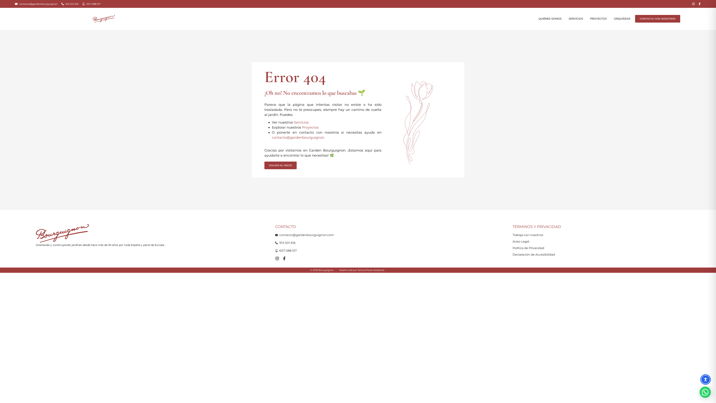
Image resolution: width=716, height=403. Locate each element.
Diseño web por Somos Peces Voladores (361, 270)
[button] (705, 392)
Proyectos (598, 18)
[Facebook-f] (699, 3)
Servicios (576, 18)
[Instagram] (693, 3)
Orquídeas (622, 18)
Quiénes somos (550, 18)
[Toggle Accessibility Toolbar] (705, 379)
